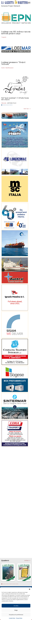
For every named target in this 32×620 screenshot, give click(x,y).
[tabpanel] (16, 100)
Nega (16, 610)
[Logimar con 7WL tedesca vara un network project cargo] (16, 19)
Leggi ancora (16, 100)
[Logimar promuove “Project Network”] (16, 49)
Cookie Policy (12, 618)
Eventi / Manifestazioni (7, 68)
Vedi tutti (26, 108)
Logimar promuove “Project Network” (13, 63)
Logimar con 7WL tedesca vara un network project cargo (15, 32)
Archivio (26, 560)
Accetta (16, 606)
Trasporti (3, 37)
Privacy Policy (19, 618)
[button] (29, 589)
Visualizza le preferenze (16, 614)
